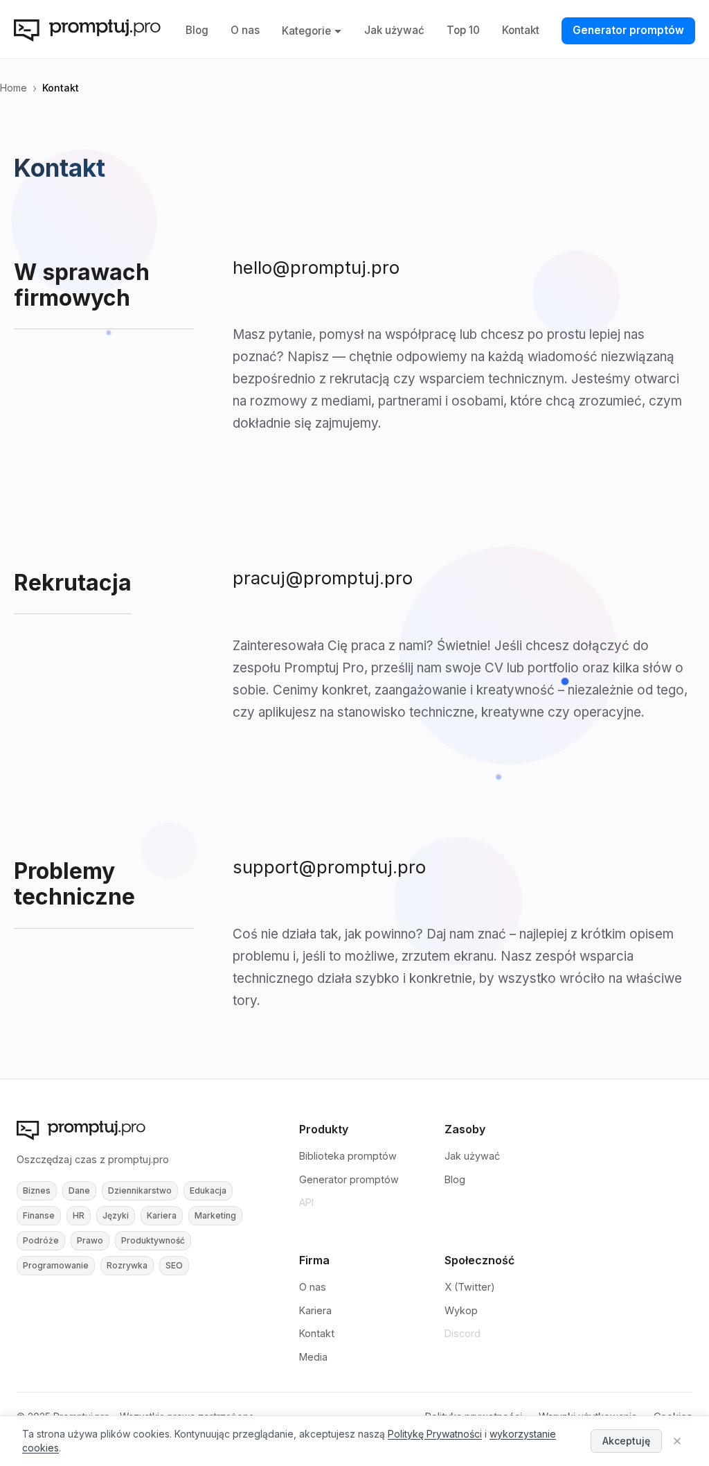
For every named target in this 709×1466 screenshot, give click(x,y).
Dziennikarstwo (140, 1190)
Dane (79, 1190)
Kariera (162, 1215)
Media (313, 1357)
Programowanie (56, 1265)
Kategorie (306, 30)
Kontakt (520, 30)
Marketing (215, 1215)
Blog (197, 30)
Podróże (41, 1240)
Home (13, 88)
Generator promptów (628, 30)
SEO (174, 1265)
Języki (115, 1215)
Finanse (39, 1215)
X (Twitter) (470, 1287)
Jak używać (394, 30)
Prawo (90, 1240)
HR (78, 1215)
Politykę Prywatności (435, 1434)
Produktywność (153, 1240)
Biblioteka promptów (348, 1156)
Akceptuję (626, 1441)
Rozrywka (127, 1265)
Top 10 (463, 30)
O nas (245, 30)
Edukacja (208, 1190)
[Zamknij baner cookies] (677, 1441)
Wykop (461, 1310)
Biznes (37, 1190)
